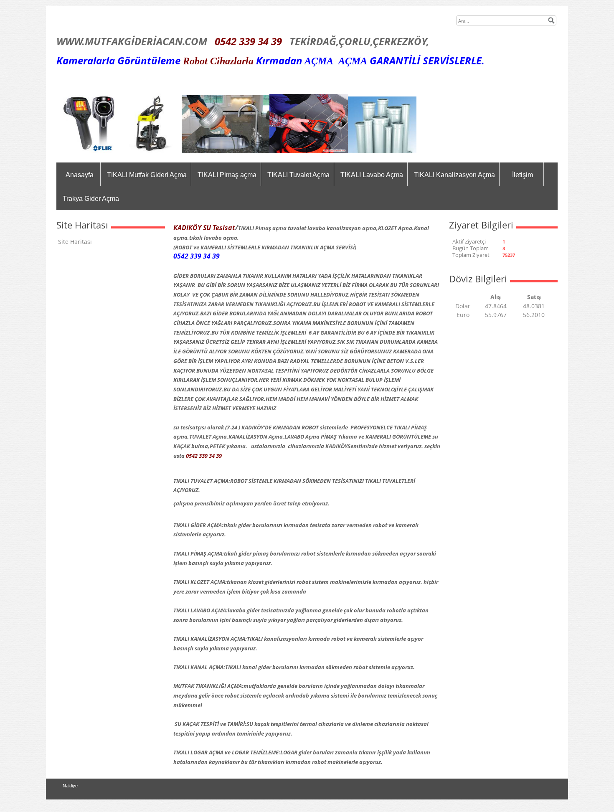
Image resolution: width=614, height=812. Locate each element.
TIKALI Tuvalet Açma (298, 174)
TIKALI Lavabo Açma (371, 174)
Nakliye (70, 785)
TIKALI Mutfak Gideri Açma (147, 174)
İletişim (522, 174)
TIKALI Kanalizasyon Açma (454, 174)
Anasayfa (80, 174)
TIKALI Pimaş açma (227, 174)
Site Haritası (75, 242)
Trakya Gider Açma (91, 198)
